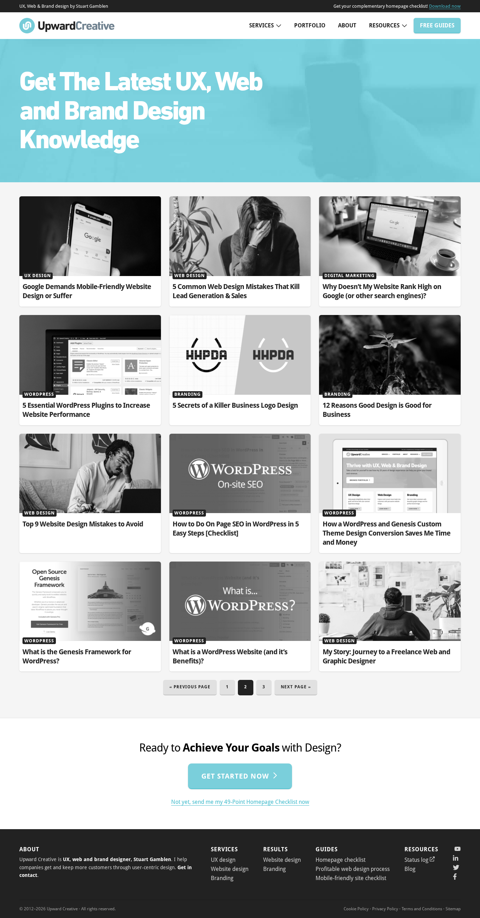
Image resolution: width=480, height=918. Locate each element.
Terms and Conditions (422, 908)
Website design (229, 869)
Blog (409, 869)
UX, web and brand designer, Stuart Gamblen (117, 859)
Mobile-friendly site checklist (351, 878)
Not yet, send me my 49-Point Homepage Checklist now (240, 802)
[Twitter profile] (456, 867)
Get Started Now (235, 776)
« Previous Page (189, 689)
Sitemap (453, 908)
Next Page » (295, 689)
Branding (222, 878)
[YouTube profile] (457, 849)
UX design (223, 860)
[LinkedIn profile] (456, 858)
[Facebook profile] (456, 876)
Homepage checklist (340, 860)
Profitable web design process (353, 869)
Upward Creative (67, 25)
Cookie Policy (356, 908)
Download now (445, 6)
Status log (416, 860)
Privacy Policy (385, 908)
